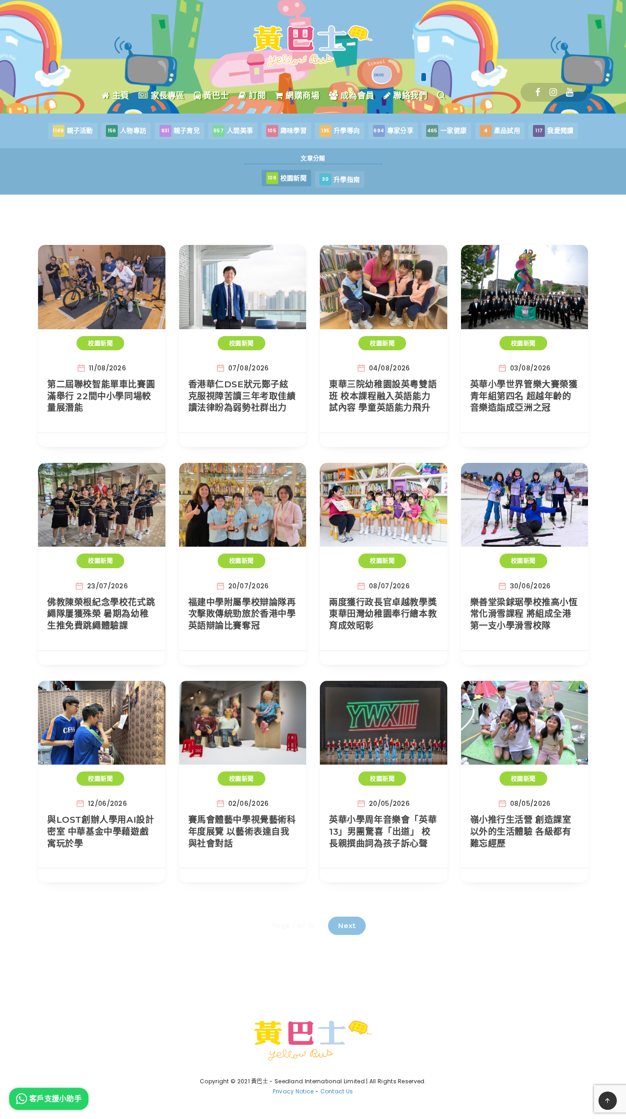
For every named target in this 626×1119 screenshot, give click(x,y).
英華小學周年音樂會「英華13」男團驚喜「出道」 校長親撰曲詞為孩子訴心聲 (383, 831)
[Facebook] (537, 92)
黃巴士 (215, 96)
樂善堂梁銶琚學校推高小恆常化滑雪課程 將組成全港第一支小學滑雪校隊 (524, 614)
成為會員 (356, 96)
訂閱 (256, 96)
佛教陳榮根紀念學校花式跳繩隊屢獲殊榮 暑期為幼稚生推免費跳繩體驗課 (101, 614)
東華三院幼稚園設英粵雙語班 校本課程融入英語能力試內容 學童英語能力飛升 (383, 396)
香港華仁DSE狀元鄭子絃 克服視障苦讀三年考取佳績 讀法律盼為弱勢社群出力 (242, 396)
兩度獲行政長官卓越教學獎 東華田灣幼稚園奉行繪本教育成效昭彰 (383, 614)
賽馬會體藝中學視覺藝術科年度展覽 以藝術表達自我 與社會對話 (242, 831)
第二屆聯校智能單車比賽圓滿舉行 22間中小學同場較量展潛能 (101, 396)
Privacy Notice (293, 1091)
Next (347, 925)
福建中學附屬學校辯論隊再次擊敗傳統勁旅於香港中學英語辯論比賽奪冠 (242, 614)
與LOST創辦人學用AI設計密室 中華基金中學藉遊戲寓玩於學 (100, 831)
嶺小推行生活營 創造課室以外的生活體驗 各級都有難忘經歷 (520, 831)
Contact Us (336, 1091)
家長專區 (166, 96)
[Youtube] (569, 92)
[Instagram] (553, 92)
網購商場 (301, 96)
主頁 (119, 96)
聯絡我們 (409, 96)
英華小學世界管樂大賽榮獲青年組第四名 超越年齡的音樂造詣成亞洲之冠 (524, 396)
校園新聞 (100, 343)
